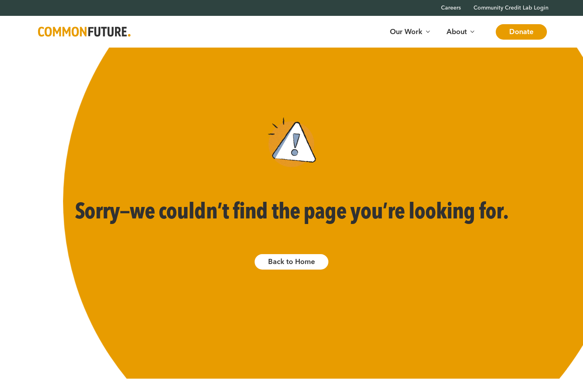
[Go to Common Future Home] (84, 32)
